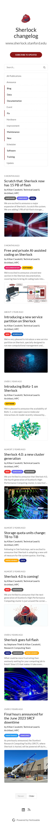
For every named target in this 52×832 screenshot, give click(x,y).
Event (9, 107)
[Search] (44, 67)
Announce (11, 82)
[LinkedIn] (25, 809)
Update (10, 163)
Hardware (11, 119)
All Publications (14, 76)
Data (9, 94)
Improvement (13, 125)
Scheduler (11, 144)
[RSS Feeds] (29, 809)
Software (11, 150)
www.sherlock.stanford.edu (26, 43)
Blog (9, 88)
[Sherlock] (26, 19)
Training (11, 156)
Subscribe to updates (26, 55)
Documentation (14, 101)
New (9, 138)
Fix (8, 113)
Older (31, 796)
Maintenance (13, 132)
